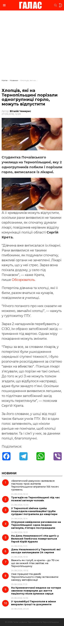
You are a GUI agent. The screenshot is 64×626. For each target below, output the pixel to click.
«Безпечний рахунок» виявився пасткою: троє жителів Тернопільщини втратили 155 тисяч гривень (35, 485)
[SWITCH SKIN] (60, 5)
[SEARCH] (55, 5)
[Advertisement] (32, 45)
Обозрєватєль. (23, 280)
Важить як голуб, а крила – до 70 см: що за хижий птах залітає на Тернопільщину (35, 563)
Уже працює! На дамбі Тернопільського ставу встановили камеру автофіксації (34, 576)
